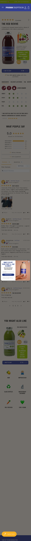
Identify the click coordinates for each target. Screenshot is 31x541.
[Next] (28, 344)
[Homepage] (15, 8)
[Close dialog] (28, 261)
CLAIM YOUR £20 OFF (8, 274)
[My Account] (25, 7)
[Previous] (2, 344)
